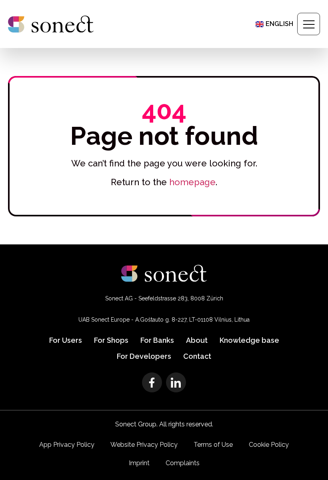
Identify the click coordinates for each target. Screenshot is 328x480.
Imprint (139, 463)
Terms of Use (213, 444)
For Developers (144, 356)
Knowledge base (249, 340)
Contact (197, 356)
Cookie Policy (269, 444)
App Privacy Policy (66, 444)
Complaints (183, 463)
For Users (65, 340)
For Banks (157, 340)
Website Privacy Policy (144, 444)
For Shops (111, 340)
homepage (192, 182)
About (197, 340)
